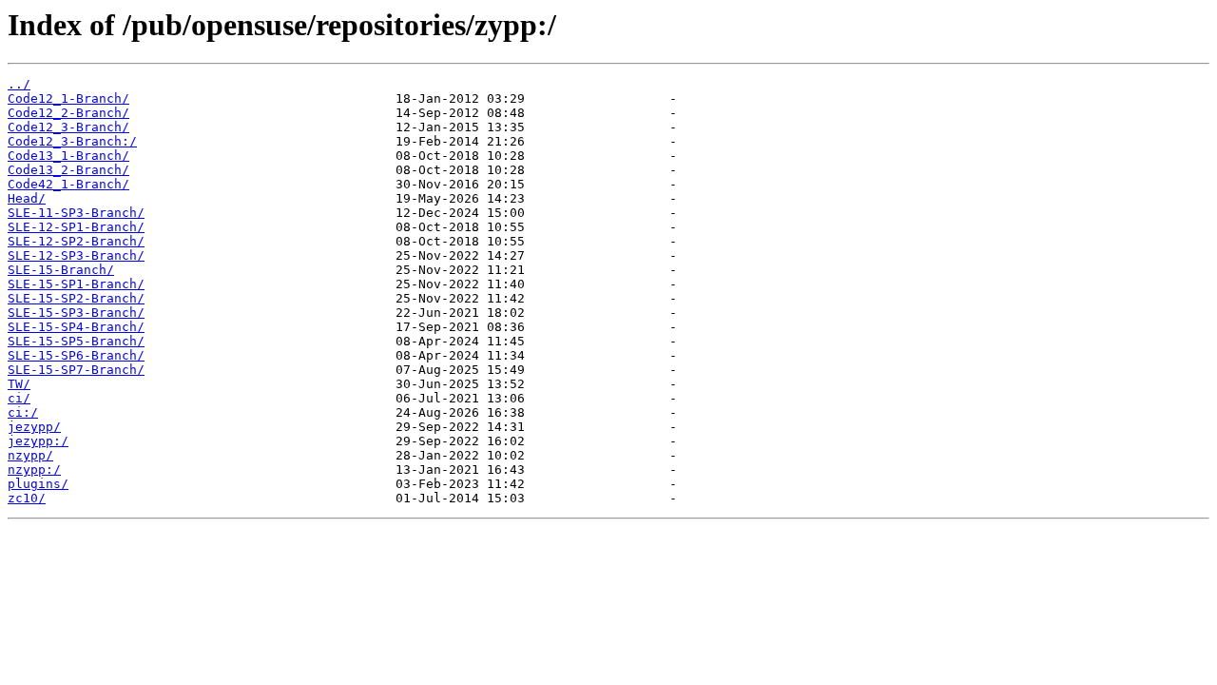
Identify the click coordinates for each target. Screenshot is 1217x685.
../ (19, 84)
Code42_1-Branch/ (68, 184)
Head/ (27, 198)
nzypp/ (30, 455)
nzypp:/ (34, 469)
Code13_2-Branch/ (68, 170)
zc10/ (27, 498)
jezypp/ (34, 427)
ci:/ (23, 412)
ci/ (19, 398)
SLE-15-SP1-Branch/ (76, 284)
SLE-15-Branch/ (61, 270)
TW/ (19, 384)
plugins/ (38, 484)
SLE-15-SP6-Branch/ (76, 355)
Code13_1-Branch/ (68, 155)
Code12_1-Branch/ (68, 98)
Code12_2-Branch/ (68, 113)
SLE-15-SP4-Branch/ (76, 327)
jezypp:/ (38, 441)
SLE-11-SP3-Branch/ (76, 213)
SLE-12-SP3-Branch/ (76, 255)
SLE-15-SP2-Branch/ (76, 298)
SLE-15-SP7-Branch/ (76, 369)
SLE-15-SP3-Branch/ (76, 312)
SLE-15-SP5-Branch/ (76, 341)
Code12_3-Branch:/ (72, 141)
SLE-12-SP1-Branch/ (76, 227)
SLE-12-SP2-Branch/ (76, 241)
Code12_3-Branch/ (68, 127)
